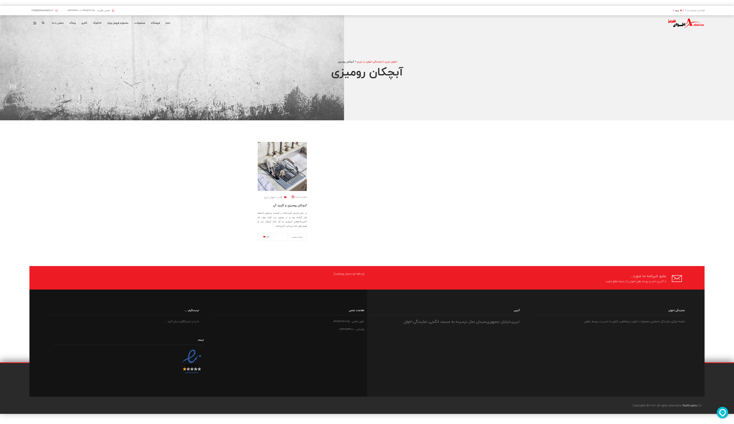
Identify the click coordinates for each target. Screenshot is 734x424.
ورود (678, 10)
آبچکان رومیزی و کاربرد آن (290, 205)
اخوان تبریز (269, 197)
